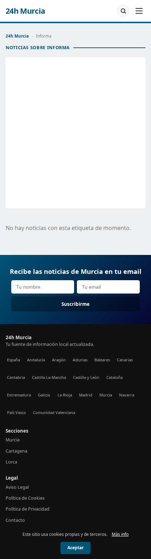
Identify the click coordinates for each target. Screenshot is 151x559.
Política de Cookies (25, 498)
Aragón (59, 359)
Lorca (11, 462)
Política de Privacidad (28, 509)
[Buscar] (123, 11)
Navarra (126, 394)
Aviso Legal (17, 487)
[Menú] (139, 11)
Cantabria (16, 377)
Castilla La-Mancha (49, 377)
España (13, 359)
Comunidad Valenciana (54, 412)
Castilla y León (86, 377)
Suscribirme (75, 304)
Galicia (44, 394)
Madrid (85, 394)
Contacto (15, 520)
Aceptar (75, 548)
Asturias (80, 359)
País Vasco (16, 412)
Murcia (105, 394)
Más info (120, 534)
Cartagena (16, 451)
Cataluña (114, 377)
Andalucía (36, 359)
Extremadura (19, 394)
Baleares (102, 359)
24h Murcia (25, 11)
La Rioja (65, 394)
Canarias (125, 359)
